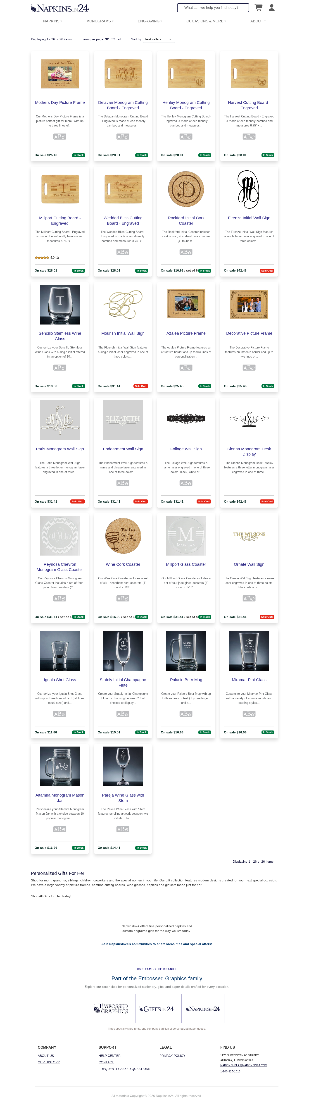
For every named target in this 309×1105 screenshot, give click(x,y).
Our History (49, 1062)
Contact (106, 1062)
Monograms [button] (98, 21)
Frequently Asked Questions (124, 1069)
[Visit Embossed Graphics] (110, 1008)
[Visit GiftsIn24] (156, 1008)
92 (113, 39)
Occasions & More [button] (204, 21)
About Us (46, 1055)
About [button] (256, 21)
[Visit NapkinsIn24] (202, 1008)
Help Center (110, 1055)
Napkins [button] (51, 21)
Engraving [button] (148, 21)
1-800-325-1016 (230, 1071)
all (119, 39)
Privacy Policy (172, 1055)
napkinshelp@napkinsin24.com (243, 1065)
